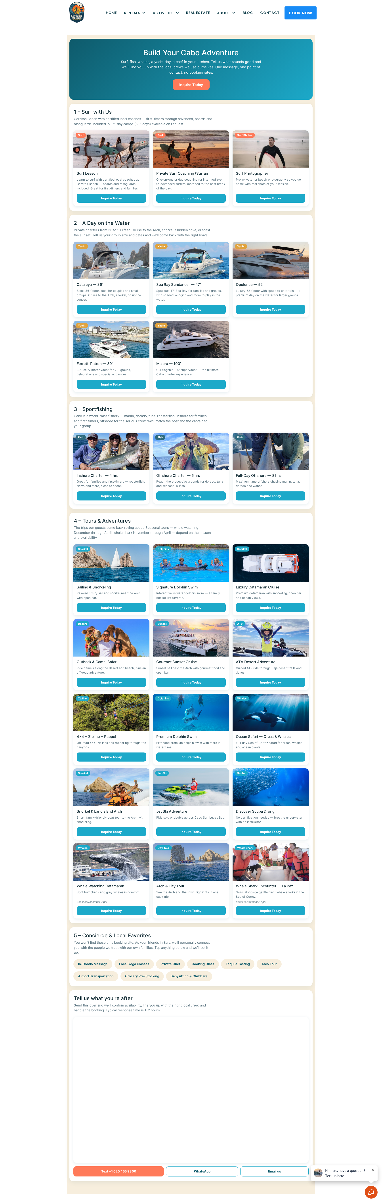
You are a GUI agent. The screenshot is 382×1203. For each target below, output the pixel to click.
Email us (274, 1171)
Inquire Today (191, 84)
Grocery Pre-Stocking (142, 976)
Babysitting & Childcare (189, 976)
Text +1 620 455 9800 (118, 1171)
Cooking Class (203, 964)
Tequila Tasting (238, 964)
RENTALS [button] (132, 12)
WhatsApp (202, 1171)
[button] (177, 12)
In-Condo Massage (93, 964)
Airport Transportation (96, 976)
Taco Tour (269, 964)
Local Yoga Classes (134, 964)
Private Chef (170, 964)
